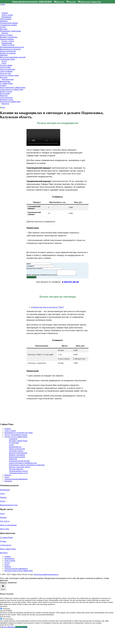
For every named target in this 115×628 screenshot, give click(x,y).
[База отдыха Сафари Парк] (2, 4)
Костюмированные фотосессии (12, 47)
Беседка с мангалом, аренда (19, 467)
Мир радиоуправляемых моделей (12, 57)
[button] (60, 307)
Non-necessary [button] (5, 617)
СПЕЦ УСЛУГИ (8, 45)
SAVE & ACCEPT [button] (7, 625)
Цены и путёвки (6, 35)
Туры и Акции (10, 431)
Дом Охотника (5, 19)
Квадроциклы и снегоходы (10, 49)
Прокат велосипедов (8, 51)
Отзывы (3, 85)
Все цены (3, 29)
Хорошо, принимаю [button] (8, 583)
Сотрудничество (6, 97)
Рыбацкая (3, 21)
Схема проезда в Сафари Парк (11, 89)
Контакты (5, 103)
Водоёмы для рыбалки (8, 37)
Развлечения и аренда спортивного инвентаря (26, 465)
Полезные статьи (6, 99)
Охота (4, 63)
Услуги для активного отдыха (15, 435)
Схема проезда (5, 545)
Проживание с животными (10, 31)
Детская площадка (16, 469)
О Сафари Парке (6, 83)
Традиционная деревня (9, 23)
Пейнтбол (4, 55)
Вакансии (4, 95)
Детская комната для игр (18, 471)
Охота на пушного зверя (9, 75)
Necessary (6, 609)
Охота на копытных (7, 69)
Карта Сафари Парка (8, 549)
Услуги (2, 501)
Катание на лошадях (8, 53)
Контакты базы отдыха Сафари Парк (18, 571)
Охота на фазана (6, 71)
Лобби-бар (13, 459)
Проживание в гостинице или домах (18, 433)
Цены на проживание (8, 525)
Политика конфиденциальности (46, 574)
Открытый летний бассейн (19, 461)
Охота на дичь (5, 73)
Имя (29, 264)
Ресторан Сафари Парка (18, 441)
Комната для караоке (17, 455)
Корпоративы (5, 81)
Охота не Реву (5, 67)
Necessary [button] (3, 606)
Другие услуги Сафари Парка (15, 437)
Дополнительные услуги (18, 473)
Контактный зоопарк (17, 457)
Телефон (30, 266)
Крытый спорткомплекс (18, 453)
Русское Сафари (6, 65)
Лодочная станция (16, 451)
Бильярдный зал (15, 447)
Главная (7, 429)
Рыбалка (5, 33)
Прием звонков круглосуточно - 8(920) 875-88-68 (32, 2)
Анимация (13, 439)
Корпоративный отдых (9, 505)
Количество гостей (34, 268)
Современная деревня (8, 25)
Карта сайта (4, 529)
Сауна (11, 445)
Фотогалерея (5, 93)
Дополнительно (8, 79)
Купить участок (6, 91)
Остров (3, 27)
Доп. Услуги (4, 521)
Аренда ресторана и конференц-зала (23, 463)
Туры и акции (9, 560)
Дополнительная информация (15, 479)
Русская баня (14, 443)
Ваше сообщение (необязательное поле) (42, 275)
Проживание (6, 17)
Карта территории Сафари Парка (12, 87)
